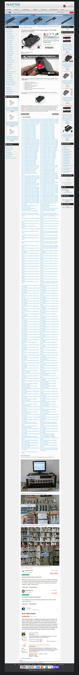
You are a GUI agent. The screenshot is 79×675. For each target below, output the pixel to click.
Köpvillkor (8, 150)
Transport (35, 9)
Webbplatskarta (9, 154)
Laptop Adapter (26, 26)
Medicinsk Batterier (10, 81)
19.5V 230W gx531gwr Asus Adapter (29, 179)
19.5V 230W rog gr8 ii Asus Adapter (47, 209)
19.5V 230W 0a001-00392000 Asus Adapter (30, 123)
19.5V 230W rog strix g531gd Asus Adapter (30, 228)
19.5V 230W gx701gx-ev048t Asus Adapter (30, 191)
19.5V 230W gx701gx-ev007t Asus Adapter (30, 187)
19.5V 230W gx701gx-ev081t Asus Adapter (30, 193)
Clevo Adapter (9, 49)
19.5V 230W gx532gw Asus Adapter (28, 182)
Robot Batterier (9, 77)
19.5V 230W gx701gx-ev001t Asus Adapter (49, 186)
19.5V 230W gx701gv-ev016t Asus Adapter (30, 184)
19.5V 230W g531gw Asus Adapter (28, 130)
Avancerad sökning (68, 192)
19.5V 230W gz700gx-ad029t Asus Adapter (49, 195)
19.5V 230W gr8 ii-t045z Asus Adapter (48, 153)
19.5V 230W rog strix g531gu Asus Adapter (49, 231)
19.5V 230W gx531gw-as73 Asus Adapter (48, 174)
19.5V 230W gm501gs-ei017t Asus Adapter (30, 142)
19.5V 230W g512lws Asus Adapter (47, 126)
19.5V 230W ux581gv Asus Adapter (47, 435)
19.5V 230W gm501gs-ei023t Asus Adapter (30, 143)
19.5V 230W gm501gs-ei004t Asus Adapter (49, 139)
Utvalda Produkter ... (10, 91)
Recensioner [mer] (68, 175)
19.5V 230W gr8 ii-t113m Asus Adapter (48, 157)
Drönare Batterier (9, 79)
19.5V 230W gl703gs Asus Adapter (28, 137)
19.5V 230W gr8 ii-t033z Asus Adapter (29, 153)
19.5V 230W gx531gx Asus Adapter (47, 179)
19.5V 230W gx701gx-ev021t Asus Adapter (49, 190)
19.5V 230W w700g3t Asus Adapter (47, 436)
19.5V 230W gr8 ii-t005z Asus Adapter (48, 151)
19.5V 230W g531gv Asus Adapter (47, 129)
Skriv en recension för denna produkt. (67, 183)
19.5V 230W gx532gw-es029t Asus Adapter (30, 183)
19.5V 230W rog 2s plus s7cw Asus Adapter (49, 208)
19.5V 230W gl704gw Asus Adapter (28, 138)
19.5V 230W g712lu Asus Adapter (28, 132)
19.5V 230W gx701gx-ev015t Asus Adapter (30, 188)
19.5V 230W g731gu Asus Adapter (28, 133)
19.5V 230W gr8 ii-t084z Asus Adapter (29, 156)
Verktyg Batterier (9, 73)
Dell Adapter (9, 57)
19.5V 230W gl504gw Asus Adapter (28, 135)
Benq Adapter (9, 46)
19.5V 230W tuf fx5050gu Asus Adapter (48, 422)
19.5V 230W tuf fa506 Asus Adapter (28, 422)
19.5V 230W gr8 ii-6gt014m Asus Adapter (48, 147)
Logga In (71, 3)
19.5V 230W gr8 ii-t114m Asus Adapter (29, 159)
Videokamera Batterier (11, 71)
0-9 (54, 669)
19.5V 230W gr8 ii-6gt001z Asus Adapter (29, 147)
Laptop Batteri (9, 29)
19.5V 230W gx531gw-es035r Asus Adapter (30, 178)
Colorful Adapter (9, 51)
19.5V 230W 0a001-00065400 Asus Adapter (49, 119)
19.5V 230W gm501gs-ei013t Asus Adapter (30, 141)
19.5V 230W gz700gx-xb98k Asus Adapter (49, 201)
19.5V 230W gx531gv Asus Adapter (28, 172)
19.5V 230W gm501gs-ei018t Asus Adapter (49, 142)
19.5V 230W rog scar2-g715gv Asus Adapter (30, 218)
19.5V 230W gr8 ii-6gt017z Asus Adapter (29, 150)
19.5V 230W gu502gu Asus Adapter (47, 159)
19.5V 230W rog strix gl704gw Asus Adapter (49, 281)
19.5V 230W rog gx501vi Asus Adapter (29, 210)
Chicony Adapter (10, 47)
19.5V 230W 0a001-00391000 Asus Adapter (49, 120)
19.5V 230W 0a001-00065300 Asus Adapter (30, 119)
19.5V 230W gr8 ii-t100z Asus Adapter (29, 157)
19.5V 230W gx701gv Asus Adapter (47, 183)
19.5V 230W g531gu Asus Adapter (28, 129)
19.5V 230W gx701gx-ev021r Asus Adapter (30, 190)
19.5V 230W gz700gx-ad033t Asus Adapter (30, 196)
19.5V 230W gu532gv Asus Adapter (28, 164)
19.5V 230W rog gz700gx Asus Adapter (48, 213)
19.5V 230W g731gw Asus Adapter (28, 134)
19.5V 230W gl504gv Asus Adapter (47, 134)
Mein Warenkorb (53, 9)
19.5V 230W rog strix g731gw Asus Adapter (49, 246)
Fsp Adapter (9, 66)
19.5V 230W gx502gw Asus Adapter (47, 169)
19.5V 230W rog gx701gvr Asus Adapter (29, 213)
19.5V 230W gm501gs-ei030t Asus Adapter (30, 146)
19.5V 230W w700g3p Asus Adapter (28, 436)
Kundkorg (71, 5)
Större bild (40, 103)
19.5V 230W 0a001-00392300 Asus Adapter (49, 123)
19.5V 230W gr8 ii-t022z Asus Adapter (29, 152)
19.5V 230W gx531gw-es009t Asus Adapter (30, 177)
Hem (67, 3)
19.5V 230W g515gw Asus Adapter (47, 128)
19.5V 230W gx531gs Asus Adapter (47, 170)
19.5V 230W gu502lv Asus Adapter (47, 161)
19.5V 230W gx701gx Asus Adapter (28, 186)
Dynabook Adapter (10, 60)
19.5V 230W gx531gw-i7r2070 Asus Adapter (49, 178)
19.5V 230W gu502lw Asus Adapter (28, 163)
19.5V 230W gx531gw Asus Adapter (47, 172)
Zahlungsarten (26, 9)
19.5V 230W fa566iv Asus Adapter (28, 125)
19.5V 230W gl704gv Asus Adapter (47, 137)
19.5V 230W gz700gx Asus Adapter (47, 193)
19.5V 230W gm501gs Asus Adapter (47, 138)
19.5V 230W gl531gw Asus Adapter (47, 135)
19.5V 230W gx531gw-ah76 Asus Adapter (49, 173)
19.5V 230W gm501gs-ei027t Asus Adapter (30, 144)
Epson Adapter (9, 62)
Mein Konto (43, 9)
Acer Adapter (9, 33)
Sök (64, 187)
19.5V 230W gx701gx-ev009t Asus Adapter (49, 187)
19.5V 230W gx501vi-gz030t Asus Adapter (30, 166)
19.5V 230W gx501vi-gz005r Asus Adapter (30, 165)
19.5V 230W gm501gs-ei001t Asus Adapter (30, 139)
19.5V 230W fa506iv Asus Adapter (47, 124)
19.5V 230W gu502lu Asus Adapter (28, 161)
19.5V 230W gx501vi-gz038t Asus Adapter (49, 166)
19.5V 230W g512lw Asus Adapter (28, 126)
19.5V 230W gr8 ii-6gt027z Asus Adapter (29, 151)
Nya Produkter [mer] (12, 96)
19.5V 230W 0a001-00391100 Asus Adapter (30, 121)
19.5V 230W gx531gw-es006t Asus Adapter (30, 175)
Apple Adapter (9, 42)
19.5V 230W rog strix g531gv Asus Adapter (49, 237)
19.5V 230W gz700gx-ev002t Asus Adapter (49, 196)
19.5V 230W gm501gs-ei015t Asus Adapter (49, 141)
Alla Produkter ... (9, 93)
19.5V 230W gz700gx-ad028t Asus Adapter (30, 195)
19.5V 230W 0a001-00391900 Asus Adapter (49, 121)
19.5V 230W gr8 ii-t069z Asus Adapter (29, 155)
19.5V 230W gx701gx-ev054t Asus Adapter (30, 192)
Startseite (9, 9)
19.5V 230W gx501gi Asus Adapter (47, 164)
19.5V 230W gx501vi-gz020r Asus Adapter (49, 165)
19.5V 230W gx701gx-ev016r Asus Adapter (49, 188)
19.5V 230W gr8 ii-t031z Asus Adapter (48, 152)
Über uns (17, 9)
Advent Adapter (9, 35)
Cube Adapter (9, 55)
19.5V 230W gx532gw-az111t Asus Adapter (49, 182)
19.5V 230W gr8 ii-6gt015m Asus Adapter (30, 148)
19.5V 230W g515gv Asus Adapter (28, 128)
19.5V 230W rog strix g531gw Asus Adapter (49, 241)
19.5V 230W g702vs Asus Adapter (47, 130)
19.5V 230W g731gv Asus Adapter (47, 133)
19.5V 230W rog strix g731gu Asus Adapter (49, 245)
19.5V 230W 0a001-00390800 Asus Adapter (30, 120)
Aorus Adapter (9, 40)
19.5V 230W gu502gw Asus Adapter (47, 160)
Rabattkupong (9, 156)
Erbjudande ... (9, 87)
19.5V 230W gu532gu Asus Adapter (47, 163)
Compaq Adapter (10, 53)
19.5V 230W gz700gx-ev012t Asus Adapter (30, 199)
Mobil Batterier (9, 75)
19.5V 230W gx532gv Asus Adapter (47, 181)
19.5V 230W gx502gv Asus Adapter (28, 169)
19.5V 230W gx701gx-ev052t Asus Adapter (49, 191)
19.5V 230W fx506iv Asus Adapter (47, 125)
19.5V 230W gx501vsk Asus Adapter (47, 168)
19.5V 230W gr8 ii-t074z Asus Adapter (48, 155)
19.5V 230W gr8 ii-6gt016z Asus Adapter (48, 148)
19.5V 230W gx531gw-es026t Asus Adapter (49, 177)
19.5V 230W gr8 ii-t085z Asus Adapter (48, 156)
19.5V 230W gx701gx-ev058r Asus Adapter (49, 192)
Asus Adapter (9, 44)
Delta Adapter (9, 59)
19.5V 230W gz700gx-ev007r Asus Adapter (49, 197)
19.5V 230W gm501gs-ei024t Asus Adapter (49, 143)
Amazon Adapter (10, 38)
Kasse (62, 9)
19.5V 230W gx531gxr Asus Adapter (28, 181)
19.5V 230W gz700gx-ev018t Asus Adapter (49, 199)
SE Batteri (48, 670)
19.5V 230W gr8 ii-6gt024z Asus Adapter (48, 150)
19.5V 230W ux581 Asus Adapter (47, 433)
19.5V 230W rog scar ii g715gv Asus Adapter (49, 214)
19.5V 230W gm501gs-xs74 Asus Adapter (48, 146)
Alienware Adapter (10, 36)
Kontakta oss (40, 664)
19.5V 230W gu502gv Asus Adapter (28, 160)
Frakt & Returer (9, 147)
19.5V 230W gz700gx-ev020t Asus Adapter (30, 200)
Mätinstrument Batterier (11, 82)
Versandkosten (61, 664)
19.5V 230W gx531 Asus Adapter (28, 170)
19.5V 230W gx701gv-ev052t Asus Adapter (49, 184)
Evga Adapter (9, 64)
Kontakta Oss (9, 152)
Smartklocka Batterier (10, 84)
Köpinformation (9, 148)
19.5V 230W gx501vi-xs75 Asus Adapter (29, 168)
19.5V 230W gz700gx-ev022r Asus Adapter (49, 200)
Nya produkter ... (9, 89)
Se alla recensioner (26, 658)
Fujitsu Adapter (9, 68)
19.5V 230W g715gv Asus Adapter (47, 132)
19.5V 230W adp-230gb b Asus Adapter (29, 124)
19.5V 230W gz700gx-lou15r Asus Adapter (30, 201)
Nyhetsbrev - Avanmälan (11, 158)
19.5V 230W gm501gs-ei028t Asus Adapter (49, 144)
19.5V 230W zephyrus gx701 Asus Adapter (49, 448)
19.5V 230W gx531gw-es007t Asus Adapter (49, 175)
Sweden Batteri (38, 670)
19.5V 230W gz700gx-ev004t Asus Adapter (30, 197)
